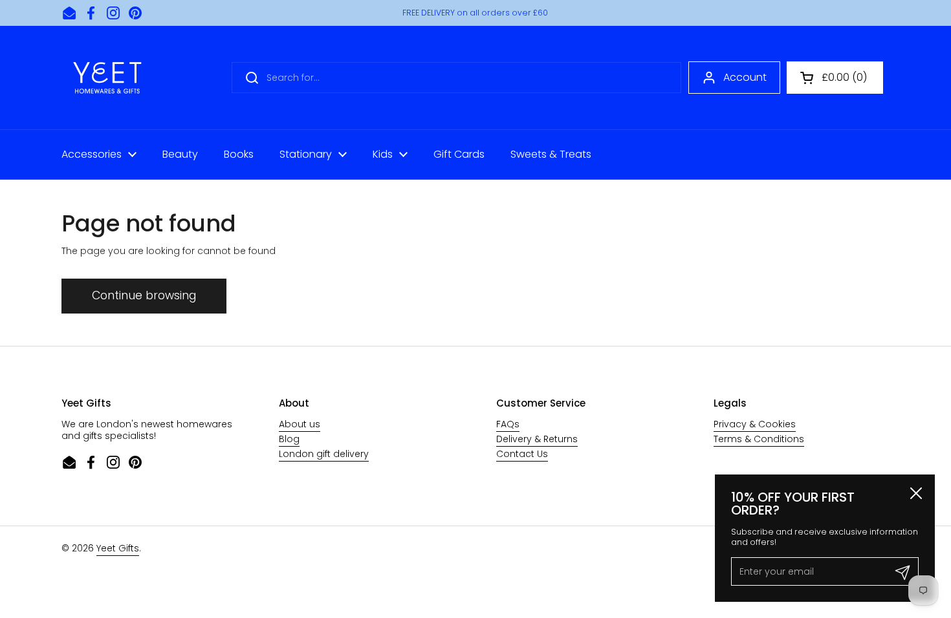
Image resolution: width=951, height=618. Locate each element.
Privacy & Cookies (755, 424)
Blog (289, 438)
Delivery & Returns (537, 438)
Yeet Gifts (117, 548)
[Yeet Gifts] (107, 77)
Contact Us (522, 453)
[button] (835, 77)
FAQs (507, 424)
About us (299, 424)
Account (745, 77)
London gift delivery (324, 453)
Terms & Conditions (759, 438)
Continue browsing (144, 295)
